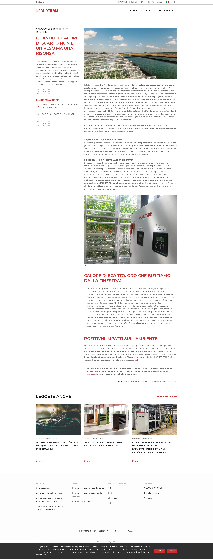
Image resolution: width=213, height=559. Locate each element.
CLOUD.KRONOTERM (154, 488)
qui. (136, 360)
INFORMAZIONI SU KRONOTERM (131, 2)
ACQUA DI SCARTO (131, 381)
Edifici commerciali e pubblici (49, 493)
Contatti (151, 2)
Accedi (159, 2)
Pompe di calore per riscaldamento (88, 488)
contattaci (92, 374)
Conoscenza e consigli (167, 10)
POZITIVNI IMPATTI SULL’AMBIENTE (56, 114)
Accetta (171, 551)
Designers (40, 2)
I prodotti (147, 10)
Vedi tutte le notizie (166, 396)
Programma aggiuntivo (82, 501)
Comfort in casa (43, 488)
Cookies (118, 531)
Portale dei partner (152, 493)
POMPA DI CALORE (168, 381)
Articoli (111, 503)
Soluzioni (133, 10)
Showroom (113, 498)
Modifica (159, 551)
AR (109, 488)
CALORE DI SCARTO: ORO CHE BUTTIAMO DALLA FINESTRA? (58, 106)
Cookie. (45, 555)
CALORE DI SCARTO (150, 381)
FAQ (110, 493)
